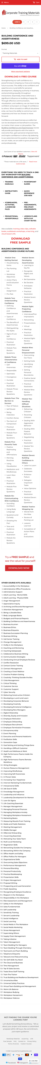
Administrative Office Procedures (16, 589)
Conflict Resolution (11, 663)
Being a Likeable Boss (12, 613)
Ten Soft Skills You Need (13, 960)
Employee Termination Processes (16, 728)
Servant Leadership (11, 916)
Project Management (12, 880)
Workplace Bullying (11, 992)
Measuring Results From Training (16, 821)
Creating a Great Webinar (13, 671)
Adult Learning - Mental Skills (15, 595)
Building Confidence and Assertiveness (19, 621)
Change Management (12, 642)
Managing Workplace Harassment (17, 815)
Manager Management (12, 806)
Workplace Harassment (13, 995)
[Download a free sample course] (20, 564)
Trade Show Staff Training (13, 972)
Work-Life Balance (10, 989)
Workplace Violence (11, 998)
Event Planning (9, 733)
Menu (6, 2)
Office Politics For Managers (14, 857)
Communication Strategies (14, 657)
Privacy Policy (31, 1041)
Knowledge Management (13, 792)
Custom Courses (26, 1044)
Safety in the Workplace (13, 904)
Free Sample (7, 1041)
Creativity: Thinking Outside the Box (17, 677)
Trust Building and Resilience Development (21, 977)
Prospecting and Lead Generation (17, 886)
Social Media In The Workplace (15, 924)
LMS (31, 1038)
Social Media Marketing (12, 927)
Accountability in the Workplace (16, 586)
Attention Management (13, 610)
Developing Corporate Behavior (16, 701)
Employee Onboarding (12, 722)
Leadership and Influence (13, 795)
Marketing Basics (10, 818)
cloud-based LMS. (8, 234)
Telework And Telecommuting (15, 957)
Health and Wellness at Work (15, 751)
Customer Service (10, 686)
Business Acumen (10, 624)
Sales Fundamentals (11, 907)
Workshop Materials (13, 1038)
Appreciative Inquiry (11, 604)
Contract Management (12, 669)
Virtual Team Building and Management (19, 986)
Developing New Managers (14, 710)
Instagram (23, 1063)
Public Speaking (10, 889)
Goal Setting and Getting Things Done (18, 745)
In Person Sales (9, 777)
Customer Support (11, 689)
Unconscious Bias (10, 980)
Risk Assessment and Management (17, 901)
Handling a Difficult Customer (15, 748)
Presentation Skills (11, 877)
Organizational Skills (11, 859)
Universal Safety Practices (13, 983)
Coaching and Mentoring (13, 648)
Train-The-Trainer (10, 975)
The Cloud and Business (13, 963)
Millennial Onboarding (12, 833)
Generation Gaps (10, 742)
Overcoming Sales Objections (15, 862)
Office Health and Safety (13, 854)
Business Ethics (9, 627)
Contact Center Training (13, 666)
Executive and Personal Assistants (17, 736)
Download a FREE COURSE (21, 76)
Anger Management (11, 601)
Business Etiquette (11, 630)
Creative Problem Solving (13, 674)
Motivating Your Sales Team (14, 839)
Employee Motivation (12, 719)
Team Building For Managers (15, 945)
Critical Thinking (10, 683)
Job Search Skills (10, 789)
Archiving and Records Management (18, 607)
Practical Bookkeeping (12, 874)
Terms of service (13, 1044)
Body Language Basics (12, 615)
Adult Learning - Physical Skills (15, 598)
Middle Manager (10, 830)
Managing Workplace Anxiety (15, 812)
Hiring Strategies (10, 765)
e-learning (30, 231)
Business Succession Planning (15, 633)
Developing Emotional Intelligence (17, 707)
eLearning (25, 1038)
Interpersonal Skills (11, 786)
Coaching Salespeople (12, 651)
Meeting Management (12, 827)
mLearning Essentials (12, 836)
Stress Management (11, 930)
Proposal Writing (10, 883)
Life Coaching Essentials (13, 803)
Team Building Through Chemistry (17, 948)
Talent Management (11, 942)
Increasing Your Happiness (14, 780)
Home (3, 28)
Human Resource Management (16, 768)
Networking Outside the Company (17, 848)
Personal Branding (11, 868)
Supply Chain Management (14, 936)
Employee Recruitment (12, 725)
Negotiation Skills (10, 845)
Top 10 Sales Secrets (11, 969)
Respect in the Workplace (13, 895)
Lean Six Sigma (9, 801)
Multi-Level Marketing (12, 842)
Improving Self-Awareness (14, 774)
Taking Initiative (9, 939)
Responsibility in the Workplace (16, 898)
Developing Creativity (12, 704)
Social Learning (9, 921)
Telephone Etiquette (11, 954)
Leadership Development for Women (18, 798)
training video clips (20, 229)
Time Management (11, 966)
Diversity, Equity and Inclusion (15, 716)
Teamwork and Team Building (15, 951)
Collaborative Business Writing (15, 654)
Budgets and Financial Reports (16, 618)
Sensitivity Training (11, 913)
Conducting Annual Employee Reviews (19, 660)
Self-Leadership (9, 910)
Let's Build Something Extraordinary (17, 1024)
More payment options (20, 71)
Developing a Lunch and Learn (15, 698)
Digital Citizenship (10, 713)
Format (4, 49)
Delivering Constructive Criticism (16, 695)
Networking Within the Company (16, 851)
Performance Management (14, 865)
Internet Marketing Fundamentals (17, 783)
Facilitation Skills (10, 739)
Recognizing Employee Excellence (17, 892)
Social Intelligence (10, 918)
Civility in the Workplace (13, 645)
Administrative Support (12, 592)
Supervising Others (11, 933)
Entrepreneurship (10, 730)
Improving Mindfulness (12, 771)
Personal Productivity (12, 871)
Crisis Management (11, 680)
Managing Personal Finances (15, 809)
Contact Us (21, 1041)
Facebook (11, 1063)
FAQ (15, 1041)
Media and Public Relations (14, 824)
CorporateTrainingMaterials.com (21, 1051)
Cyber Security (9, 692)
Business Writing (10, 636)
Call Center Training (11, 639)
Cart (38, 2)
